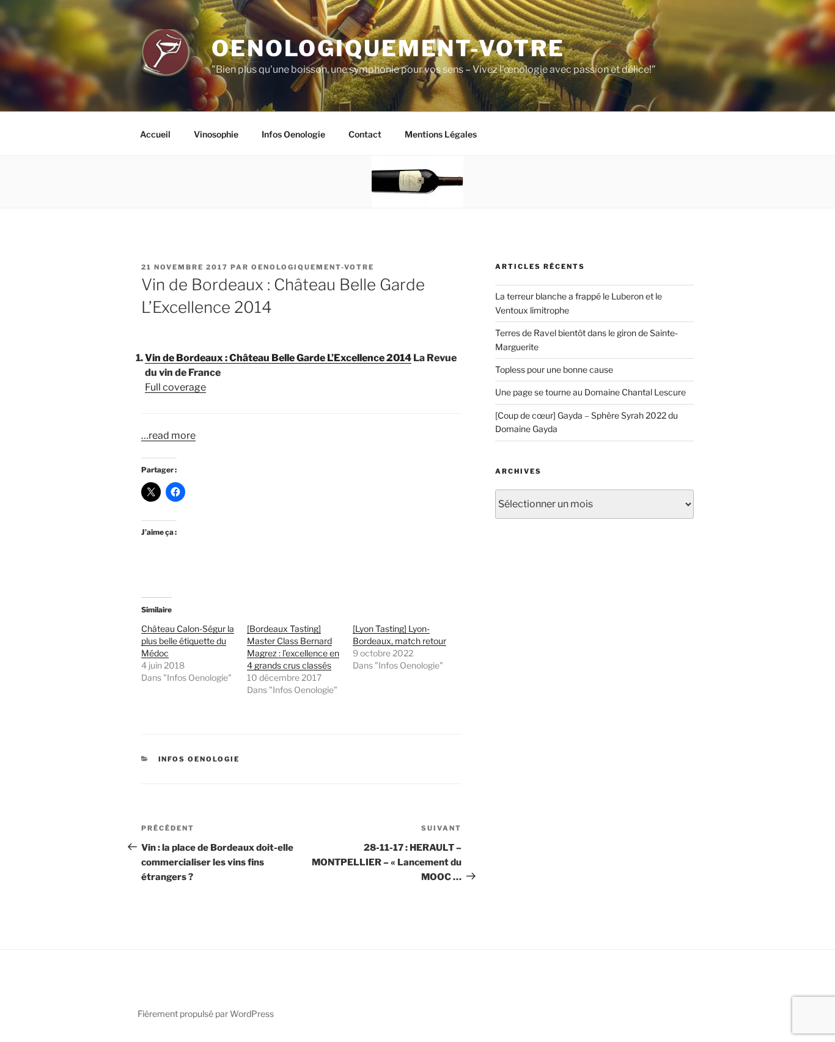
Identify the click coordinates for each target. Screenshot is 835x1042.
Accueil (155, 134)
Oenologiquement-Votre (388, 48)
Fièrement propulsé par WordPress (206, 1013)
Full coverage (175, 387)
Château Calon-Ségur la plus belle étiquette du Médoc (187, 640)
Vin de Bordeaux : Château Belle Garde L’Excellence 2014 (278, 358)
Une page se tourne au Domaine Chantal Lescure (590, 392)
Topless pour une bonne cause (554, 369)
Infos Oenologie (293, 134)
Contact (364, 134)
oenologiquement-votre (312, 267)
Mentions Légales (441, 134)
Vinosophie (216, 134)
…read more (168, 435)
